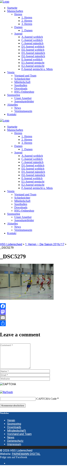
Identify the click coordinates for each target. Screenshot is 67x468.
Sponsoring (14, 424)
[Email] (33, 317)
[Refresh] (6, 392)
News (10, 437)
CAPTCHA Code (46, 398)
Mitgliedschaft (16, 430)
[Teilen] (33, 323)
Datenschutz (15, 441)
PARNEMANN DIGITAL (26, 454)
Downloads (14, 427)
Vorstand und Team (19, 434)
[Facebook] (33, 306)
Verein (11, 420)
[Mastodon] (33, 312)
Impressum (14, 444)
